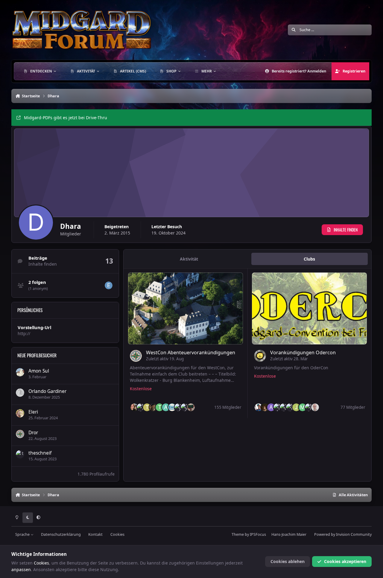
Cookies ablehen (287, 561)
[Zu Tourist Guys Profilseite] (147, 407)
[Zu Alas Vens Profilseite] (166, 407)
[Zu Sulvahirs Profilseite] (178, 407)
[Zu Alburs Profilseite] (271, 407)
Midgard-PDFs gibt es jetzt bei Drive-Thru (65, 117)
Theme (238, 534)
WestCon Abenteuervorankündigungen (190, 352)
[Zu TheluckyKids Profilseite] (159, 407)
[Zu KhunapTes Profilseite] (309, 407)
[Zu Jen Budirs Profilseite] (296, 407)
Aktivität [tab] (189, 259)
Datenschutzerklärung (61, 534)
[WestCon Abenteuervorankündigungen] (185, 308)
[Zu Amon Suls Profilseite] (20, 372)
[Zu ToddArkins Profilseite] (191, 407)
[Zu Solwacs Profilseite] (284, 407)
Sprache (23, 534)
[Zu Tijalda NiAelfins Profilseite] (134, 407)
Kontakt (95, 534)
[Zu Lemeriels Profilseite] (172, 407)
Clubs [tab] (309, 259)
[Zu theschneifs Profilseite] (20, 454)
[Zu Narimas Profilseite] (141, 407)
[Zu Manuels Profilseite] (302, 407)
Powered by (343, 534)
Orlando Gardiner (47, 391)
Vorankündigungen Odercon (303, 352)
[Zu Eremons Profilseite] (258, 407)
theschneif (39, 453)
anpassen (21, 569)
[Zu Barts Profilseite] (315, 407)
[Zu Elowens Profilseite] (109, 285)
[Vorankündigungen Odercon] (309, 308)
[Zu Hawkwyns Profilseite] (153, 407)
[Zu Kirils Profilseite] (277, 407)
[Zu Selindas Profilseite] (185, 407)
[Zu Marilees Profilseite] (265, 407)
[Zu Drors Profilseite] (20, 434)
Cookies (117, 534)
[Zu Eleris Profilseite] (20, 413)
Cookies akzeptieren (345, 561)
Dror (33, 432)
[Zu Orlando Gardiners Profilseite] (20, 392)
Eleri (33, 412)
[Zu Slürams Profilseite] (290, 407)
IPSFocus (258, 534)
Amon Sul (38, 371)
